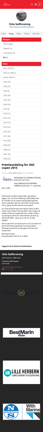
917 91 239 (9, 269)
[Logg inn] (36, 4)
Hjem (4, 33)
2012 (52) (6, 131)
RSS (6, 57)
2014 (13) (6, 122)
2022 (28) (6, 95)
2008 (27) (6, 150)
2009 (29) (6, 145)
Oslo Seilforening (15, 173)
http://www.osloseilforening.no (21, 27)
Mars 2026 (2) (8, 68)
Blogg (11, 33)
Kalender (36, 33)
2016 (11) (6, 113)
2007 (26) (6, 154)
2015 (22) (6, 118)
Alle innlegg (8, 44)
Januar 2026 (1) (9, 77)
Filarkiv (27, 33)
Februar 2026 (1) (9, 73)
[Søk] (32, 4)
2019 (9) (6, 109)
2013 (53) (6, 127)
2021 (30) (6, 100)
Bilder (19, 33)
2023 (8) (6, 91)
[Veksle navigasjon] (39, 4)
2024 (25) (6, 86)
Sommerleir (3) (9, 53)
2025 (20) (6, 82)
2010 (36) (6, 140)
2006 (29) (6, 159)
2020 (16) (6, 104)
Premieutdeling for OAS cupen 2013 (18, 166)
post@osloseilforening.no (12, 267)
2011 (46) (6, 136)
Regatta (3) (7, 48)
